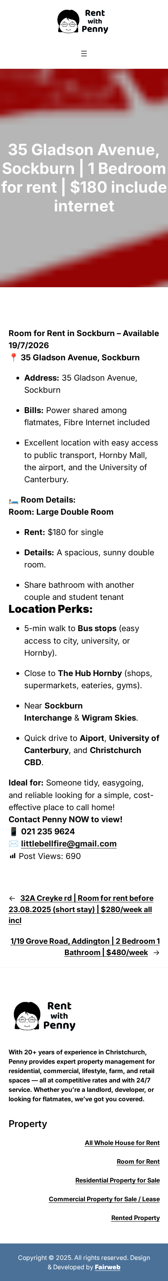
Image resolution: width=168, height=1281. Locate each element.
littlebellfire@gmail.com (69, 843)
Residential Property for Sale (117, 1180)
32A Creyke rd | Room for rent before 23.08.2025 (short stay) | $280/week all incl (81, 909)
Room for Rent (138, 1161)
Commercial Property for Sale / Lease (104, 1199)
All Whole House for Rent (122, 1143)
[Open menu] (84, 53)
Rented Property (135, 1218)
